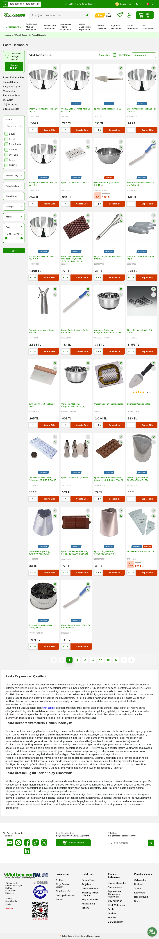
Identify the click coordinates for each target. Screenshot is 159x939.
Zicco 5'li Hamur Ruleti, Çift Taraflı (139, 331)
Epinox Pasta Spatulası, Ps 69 (107, 109)
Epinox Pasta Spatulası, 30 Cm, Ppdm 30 (75, 331)
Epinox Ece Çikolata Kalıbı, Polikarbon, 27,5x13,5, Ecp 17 (42, 478)
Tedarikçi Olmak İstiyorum (90, 894)
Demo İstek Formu (91, 888)
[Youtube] (10, 842)
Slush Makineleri (116, 905)
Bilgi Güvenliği (63, 891)
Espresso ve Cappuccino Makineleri (114, 894)
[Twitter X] (44, 842)
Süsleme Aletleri (11, 109)
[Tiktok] (35, 842)
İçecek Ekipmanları (132, 26)
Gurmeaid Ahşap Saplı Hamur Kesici (42, 405)
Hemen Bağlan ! (13, 66)
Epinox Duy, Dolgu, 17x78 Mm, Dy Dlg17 (108, 257)
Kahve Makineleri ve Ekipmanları (85, 27)
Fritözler (112, 917)
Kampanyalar (15, 27)
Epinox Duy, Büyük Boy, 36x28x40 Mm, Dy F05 (105, 552)
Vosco (137, 888)
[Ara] (87, 15)
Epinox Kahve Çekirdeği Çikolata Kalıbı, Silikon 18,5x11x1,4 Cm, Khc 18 (72, 258)
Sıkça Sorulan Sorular (63, 885)
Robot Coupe (141, 896)
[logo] (14, 15)
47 (100, 659)
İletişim (85, 907)
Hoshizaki (139, 884)
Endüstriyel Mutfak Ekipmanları (31, 27)
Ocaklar (112, 913)
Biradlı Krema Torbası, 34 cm (140, 551)
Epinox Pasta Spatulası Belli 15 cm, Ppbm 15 (140, 183)
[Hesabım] (129, 15)
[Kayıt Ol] (151, 843)
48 (108, 659)
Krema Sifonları (10, 82)
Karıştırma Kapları (11, 86)
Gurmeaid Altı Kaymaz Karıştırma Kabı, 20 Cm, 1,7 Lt (107, 331)
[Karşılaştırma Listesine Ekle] (55, 73)
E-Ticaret (70, 936)
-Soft (62, 936)
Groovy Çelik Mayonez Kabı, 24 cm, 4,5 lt (141, 110)
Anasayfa (9, 35)
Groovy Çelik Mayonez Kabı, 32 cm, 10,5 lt (43, 257)
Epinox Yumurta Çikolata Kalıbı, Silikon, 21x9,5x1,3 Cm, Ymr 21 (108, 478)
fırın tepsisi (48, 707)
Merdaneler (9, 91)
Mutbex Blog (88, 903)
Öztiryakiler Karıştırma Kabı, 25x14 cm (107, 183)
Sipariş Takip (125, 4)
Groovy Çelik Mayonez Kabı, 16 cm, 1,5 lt (43, 183)
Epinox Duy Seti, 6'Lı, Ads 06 (74, 477)
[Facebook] (27, 842)
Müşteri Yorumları (90, 899)
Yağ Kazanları (10, 104)
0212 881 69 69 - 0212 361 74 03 (25, 4)
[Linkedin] (27, 851)
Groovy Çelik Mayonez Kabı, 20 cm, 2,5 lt (75, 110)
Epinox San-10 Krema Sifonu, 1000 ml (42, 331)
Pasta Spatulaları (11, 95)
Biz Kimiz (60, 880)
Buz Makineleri (115, 887)
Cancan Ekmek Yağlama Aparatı (108, 404)
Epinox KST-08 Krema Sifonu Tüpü (140, 257)
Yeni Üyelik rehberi (65, 895)
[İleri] (124, 660)
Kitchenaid (139, 892)
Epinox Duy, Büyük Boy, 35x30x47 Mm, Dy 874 (137, 478)
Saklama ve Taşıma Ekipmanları (65, 27)
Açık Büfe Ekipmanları (116, 26)
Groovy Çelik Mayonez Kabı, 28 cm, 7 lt (43, 110)
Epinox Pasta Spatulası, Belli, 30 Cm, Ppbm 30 (76, 626)
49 (116, 659)
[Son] (131, 660)
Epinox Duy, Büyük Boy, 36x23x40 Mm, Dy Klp (39, 552)
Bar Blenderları (115, 921)
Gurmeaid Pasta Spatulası (138, 404)
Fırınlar (111, 909)
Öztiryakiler (140, 880)
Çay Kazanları (115, 901)
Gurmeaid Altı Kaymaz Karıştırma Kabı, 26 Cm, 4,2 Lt (75, 405)
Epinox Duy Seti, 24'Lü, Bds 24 (75, 182)
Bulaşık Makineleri (117, 883)
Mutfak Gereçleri (102, 26)
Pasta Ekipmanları (13, 77)
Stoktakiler (105, 55)
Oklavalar (8, 100)
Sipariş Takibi (88, 880)
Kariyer (59, 899)
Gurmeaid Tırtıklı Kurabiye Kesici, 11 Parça (40, 626)
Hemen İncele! (76, 842)
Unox (137, 901)
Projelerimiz (88, 884)
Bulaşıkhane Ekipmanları (50, 26)
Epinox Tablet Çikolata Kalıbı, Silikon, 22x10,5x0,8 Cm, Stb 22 (74, 553)
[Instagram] (18, 842)
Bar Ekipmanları (148, 26)
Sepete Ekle (49, 130)
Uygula (14, 250)
